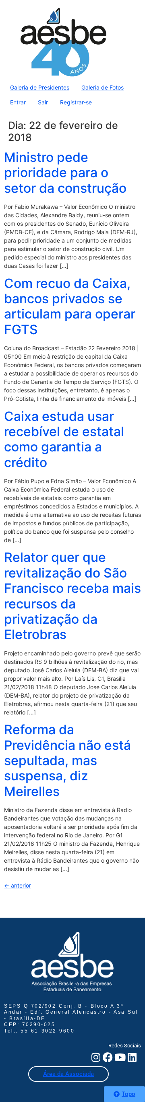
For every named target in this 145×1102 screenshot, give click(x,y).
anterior (17, 885)
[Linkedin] (132, 1057)
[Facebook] (108, 1057)
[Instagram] (96, 1057)
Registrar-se (76, 102)
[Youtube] (120, 1057)
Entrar (18, 102)
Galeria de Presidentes (39, 87)
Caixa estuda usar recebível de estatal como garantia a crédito (64, 439)
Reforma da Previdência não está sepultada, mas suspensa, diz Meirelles (67, 760)
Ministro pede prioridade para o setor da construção (65, 172)
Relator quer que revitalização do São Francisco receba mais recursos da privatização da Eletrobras (72, 595)
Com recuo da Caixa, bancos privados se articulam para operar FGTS (69, 306)
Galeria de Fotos (102, 87)
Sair (43, 102)
